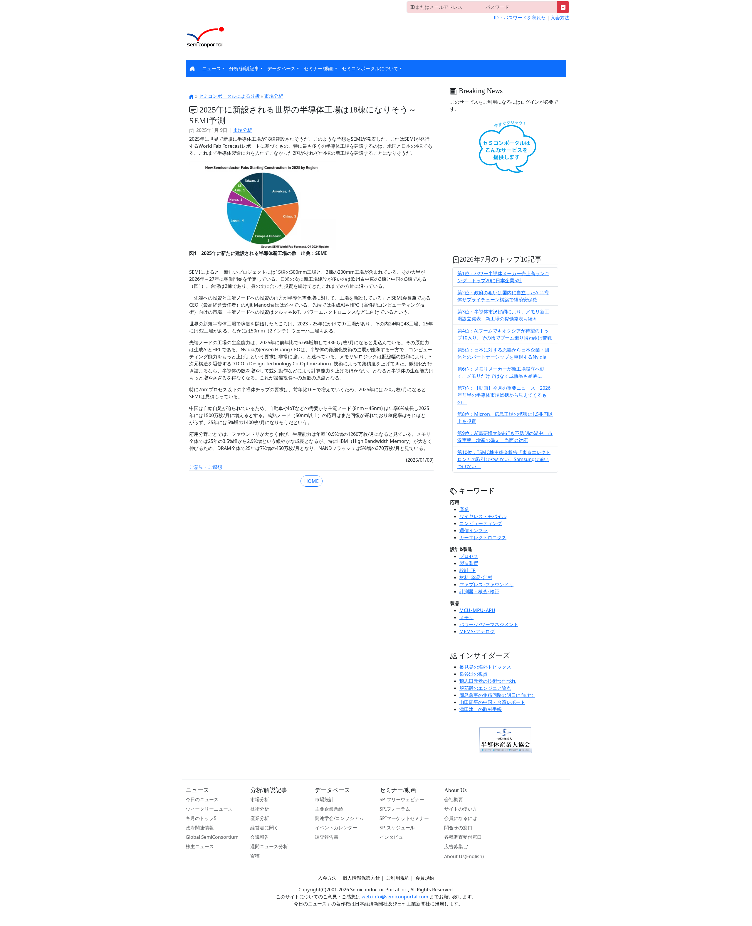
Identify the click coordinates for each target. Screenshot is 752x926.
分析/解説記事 (244, 68)
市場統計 (324, 799)
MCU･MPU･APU (477, 610)
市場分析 (273, 96)
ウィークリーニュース (209, 809)
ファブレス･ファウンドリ (486, 584)
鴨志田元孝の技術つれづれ (487, 681)
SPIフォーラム (395, 809)
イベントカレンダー (336, 827)
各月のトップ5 (201, 818)
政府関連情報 (200, 827)
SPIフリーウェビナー (402, 799)
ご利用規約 (397, 878)
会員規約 (424, 878)
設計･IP (467, 570)
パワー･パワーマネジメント (488, 624)
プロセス (468, 556)
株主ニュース (200, 846)
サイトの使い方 (460, 809)
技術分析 (259, 809)
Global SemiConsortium (212, 837)
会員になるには (460, 818)
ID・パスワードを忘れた (520, 17)
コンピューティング (480, 523)
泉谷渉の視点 (473, 674)
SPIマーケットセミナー (404, 818)
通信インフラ (473, 530)
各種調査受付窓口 (463, 837)
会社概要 (453, 799)
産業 (464, 509)
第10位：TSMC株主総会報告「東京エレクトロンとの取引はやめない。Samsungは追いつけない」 (503, 459)
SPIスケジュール (397, 827)
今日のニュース (202, 799)
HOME (311, 481)
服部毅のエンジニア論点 (485, 688)
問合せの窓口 (458, 827)
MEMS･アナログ (477, 631)
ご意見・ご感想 (205, 467)
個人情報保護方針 (361, 878)
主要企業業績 (329, 809)
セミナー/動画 (319, 68)
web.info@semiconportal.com (395, 896)
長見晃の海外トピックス (485, 667)
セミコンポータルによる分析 (229, 96)
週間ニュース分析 (269, 846)
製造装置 (468, 563)
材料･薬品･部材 (475, 577)
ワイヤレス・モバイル (482, 516)
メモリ (466, 617)
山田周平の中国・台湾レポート (492, 702)
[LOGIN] (563, 7)
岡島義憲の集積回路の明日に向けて (497, 695)
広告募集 (454, 846)
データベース (281, 68)
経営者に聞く (264, 827)
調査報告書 (326, 837)
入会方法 (559, 17)
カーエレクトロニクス (482, 537)
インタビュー (394, 837)
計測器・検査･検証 (479, 591)
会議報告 (259, 837)
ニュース (211, 68)
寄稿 (255, 856)
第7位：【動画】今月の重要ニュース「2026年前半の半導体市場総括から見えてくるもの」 (503, 395)
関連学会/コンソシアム (339, 818)
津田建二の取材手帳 (480, 709)
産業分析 (259, 818)
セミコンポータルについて (370, 68)
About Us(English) (464, 856)
